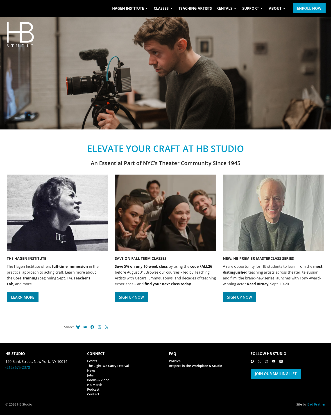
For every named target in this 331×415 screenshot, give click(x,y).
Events (92, 361)
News (91, 370)
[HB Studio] (9, 8)
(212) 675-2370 (17, 367)
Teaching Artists (195, 8)
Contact (93, 394)
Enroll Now (309, 8)
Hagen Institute (128, 8)
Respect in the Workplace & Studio (195, 366)
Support (250, 8)
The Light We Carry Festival (108, 366)
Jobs (90, 375)
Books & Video (98, 380)
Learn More (22, 297)
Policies (175, 361)
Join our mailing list (276, 373)
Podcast (93, 389)
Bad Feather (316, 404)
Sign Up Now (131, 297)
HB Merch (94, 385)
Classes (161, 8)
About (275, 8)
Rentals (224, 8)
